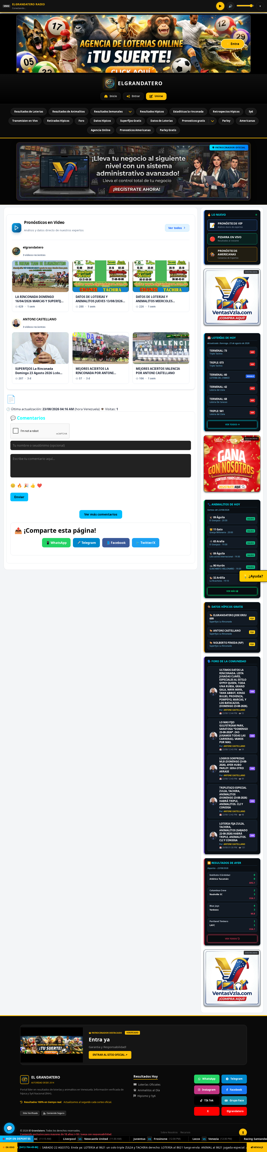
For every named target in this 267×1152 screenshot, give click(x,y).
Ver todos (175, 228)
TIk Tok (208, 1100)
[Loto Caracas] (232, 463)
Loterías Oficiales (149, 1084)
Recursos (185, 1132)
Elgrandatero (235, 1111)
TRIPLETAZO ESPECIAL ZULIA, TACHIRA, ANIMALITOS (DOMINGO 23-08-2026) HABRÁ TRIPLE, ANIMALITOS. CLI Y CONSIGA (233, 797)
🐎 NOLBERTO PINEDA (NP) (226, 642)
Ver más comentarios (100, 514)
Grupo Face (237, 1100)
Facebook (236, 1089)
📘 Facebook (116, 543)
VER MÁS (231, 591)
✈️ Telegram (86, 543)
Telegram (236, 1079)
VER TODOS (231, 424)
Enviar (19, 497)
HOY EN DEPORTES (18, 1138)
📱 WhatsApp (56, 543)
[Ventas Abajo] (232, 978)
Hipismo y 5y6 (146, 1096)
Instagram (209, 1089)
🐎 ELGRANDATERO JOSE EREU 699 (228, 617)
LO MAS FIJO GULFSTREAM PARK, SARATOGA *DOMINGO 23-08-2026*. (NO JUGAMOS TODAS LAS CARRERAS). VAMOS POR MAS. (233, 732)
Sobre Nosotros (169, 1132)
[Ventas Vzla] (232, 297)
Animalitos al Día (149, 1090)
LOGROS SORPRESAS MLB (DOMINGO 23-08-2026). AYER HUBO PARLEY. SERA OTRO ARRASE (233, 765)
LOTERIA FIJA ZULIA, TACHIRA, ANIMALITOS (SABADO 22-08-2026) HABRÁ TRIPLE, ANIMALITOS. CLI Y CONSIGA (233, 832)
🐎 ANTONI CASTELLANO (225, 630)
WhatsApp (208, 1079)
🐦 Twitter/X (145, 543)
